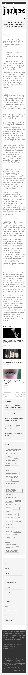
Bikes (8, 463)
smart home (10, 528)
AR (16, 457)
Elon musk (15, 480)
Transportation (11, 544)
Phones (18, 518)
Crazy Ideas (13, 477)
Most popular (8, 592)
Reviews (8, 521)
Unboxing (10, 548)
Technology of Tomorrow (11, 610)
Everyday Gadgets (11, 490)
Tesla (15, 537)
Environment (11, 483)
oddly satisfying (11, 514)
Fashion (8, 494)
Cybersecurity (8, 573)
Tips (6, 615)
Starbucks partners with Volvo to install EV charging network (19, 394)
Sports (8, 537)
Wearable (12, 551)
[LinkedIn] (8, 3)
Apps (6, 564)
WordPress (21, 670)
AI (6, 453)
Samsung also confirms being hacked (7, 394)
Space (17, 531)
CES (7, 470)
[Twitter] (5, 3)
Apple (9, 457)
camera (15, 463)
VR (17, 547)
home (9, 504)
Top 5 (7, 541)
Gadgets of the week (10, 582)
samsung (9, 524)
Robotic (17, 521)
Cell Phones (15, 466)
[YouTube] (13, 3)
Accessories (13, 450)
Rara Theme (8, 670)
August (5, 35)
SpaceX (8, 534)
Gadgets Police (12, 498)
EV (7, 486)
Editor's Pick (8, 578)
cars (7, 466)
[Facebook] (3, 3)
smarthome (9, 531)
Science (7, 606)
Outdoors (9, 518)
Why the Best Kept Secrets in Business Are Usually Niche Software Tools (12, 427)
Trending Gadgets (9, 620)
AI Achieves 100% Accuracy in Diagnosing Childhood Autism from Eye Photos (13, 382)
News (7, 511)
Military (16, 508)
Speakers (15, 534)
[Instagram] (10, 3)
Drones (8, 480)
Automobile (12, 460)
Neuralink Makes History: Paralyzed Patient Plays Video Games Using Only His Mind (13, 342)
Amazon (12, 453)
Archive (7, 568)
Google (18, 501)
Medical (9, 508)
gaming (9, 501)
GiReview (7, 587)
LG (15, 504)
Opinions (7, 601)
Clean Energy (12, 473)
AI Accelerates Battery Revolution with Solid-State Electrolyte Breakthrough (13, 361)
